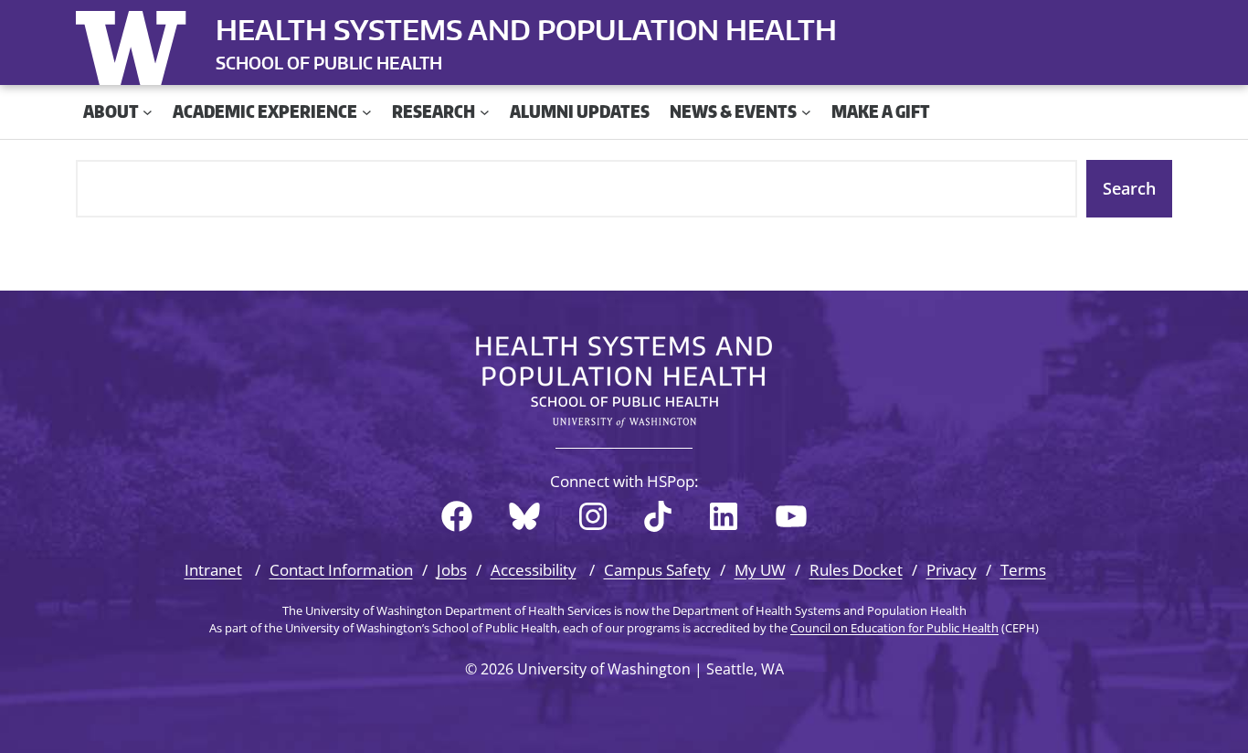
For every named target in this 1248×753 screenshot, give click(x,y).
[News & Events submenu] (806, 112)
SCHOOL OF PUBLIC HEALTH (329, 62)
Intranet (213, 569)
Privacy (951, 569)
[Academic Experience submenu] (367, 112)
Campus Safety (657, 569)
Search (1129, 188)
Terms (1023, 569)
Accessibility (533, 569)
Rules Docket (856, 569)
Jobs (452, 569)
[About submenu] (148, 112)
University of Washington (135, 44)
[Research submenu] (485, 112)
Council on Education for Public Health (894, 628)
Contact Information (341, 569)
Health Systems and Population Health (526, 29)
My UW (760, 569)
